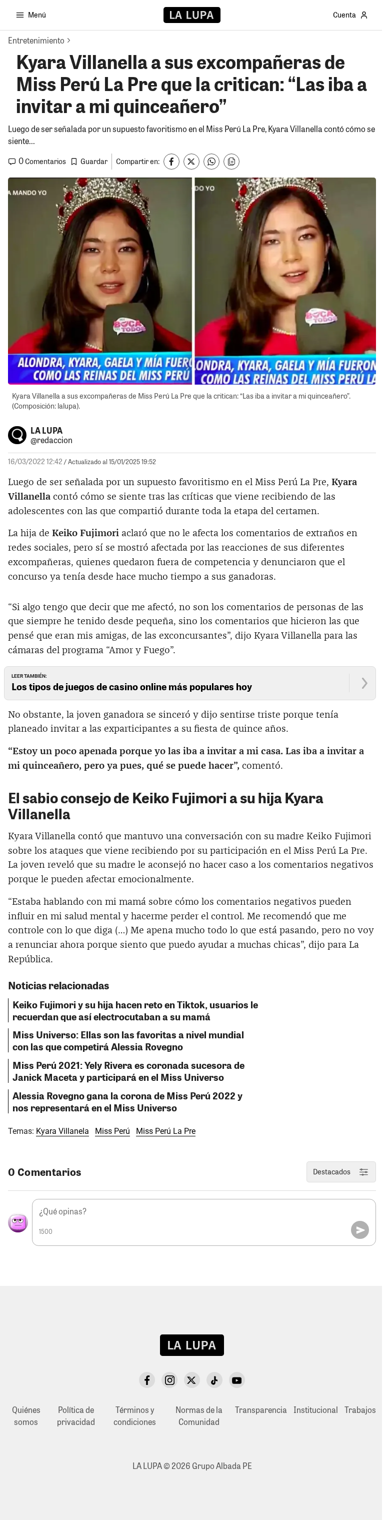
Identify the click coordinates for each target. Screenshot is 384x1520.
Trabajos (360, 1409)
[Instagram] (170, 1380)
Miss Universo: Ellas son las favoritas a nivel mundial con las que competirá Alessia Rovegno (128, 1040)
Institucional (316, 1409)
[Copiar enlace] (232, 162)
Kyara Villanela (62, 1131)
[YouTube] (237, 1380)
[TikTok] (214, 1380)
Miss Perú (112, 1131)
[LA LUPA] (192, 15)
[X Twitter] (192, 1380)
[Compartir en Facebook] (172, 162)
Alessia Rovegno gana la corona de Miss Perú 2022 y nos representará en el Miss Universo (127, 1101)
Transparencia (261, 1409)
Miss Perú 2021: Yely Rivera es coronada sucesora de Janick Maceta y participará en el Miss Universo (128, 1070)
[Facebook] (147, 1380)
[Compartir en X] (192, 162)
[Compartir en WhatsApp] (212, 162)
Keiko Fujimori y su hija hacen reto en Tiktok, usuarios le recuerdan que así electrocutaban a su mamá (135, 1010)
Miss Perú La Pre (166, 1131)
